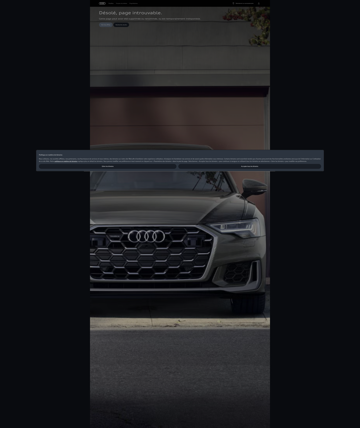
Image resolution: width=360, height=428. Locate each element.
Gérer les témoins (108, 166)
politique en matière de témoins (66, 161)
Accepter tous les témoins (249, 166)
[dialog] (180, 160)
